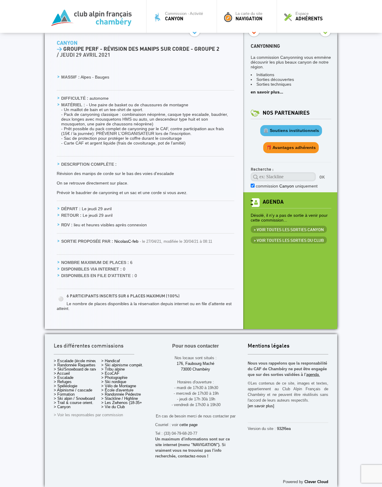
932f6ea (284, 428)
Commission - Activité (184, 16)
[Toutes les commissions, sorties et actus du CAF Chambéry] (94, 19)
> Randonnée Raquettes (75, 365)
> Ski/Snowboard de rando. (77, 369)
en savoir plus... (267, 92)
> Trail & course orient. (73, 402)
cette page (188, 425)
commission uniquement (287, 186)
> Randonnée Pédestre (121, 394)
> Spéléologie (65, 386)
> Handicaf (110, 361)
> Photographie (114, 377)
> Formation (64, 394)
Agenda (273, 202)
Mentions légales (268, 346)
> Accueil (62, 373)
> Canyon (62, 407)
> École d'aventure (117, 390)
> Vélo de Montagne (118, 386)
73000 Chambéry (195, 369)
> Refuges (63, 382)
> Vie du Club (113, 407)
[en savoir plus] (261, 406)
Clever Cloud (316, 482)
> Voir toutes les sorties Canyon (289, 230)
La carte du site (248, 16)
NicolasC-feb (127, 241)
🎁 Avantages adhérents (291, 147)
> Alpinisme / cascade (73, 390)
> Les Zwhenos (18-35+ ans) (126, 402)
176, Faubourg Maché (195, 363)
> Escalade (63, 377)
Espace (309, 16)
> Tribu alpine (113, 369)
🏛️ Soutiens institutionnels (291, 130)
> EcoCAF (110, 373)
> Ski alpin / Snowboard (74, 398)
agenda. (313, 374)
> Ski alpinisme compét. (122, 365)
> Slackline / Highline (119, 398)
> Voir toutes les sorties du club (289, 241)
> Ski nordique (113, 382)
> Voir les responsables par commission (88, 415)
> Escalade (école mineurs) (77, 361)
